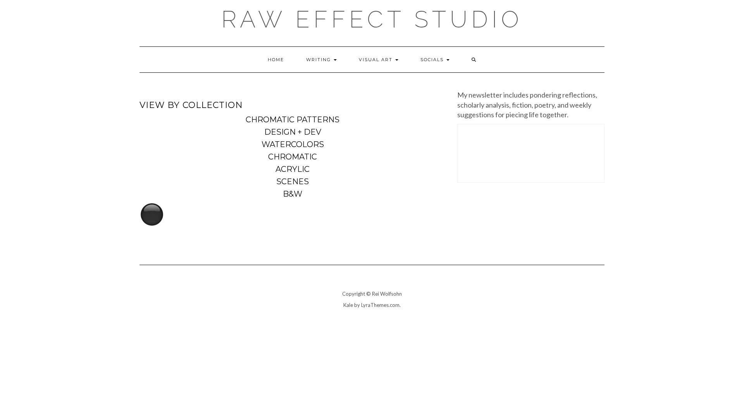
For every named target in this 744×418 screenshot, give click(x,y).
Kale (348, 305)
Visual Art (376, 59)
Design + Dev (292, 132)
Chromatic (292, 156)
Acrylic (293, 169)
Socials (433, 59)
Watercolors (293, 144)
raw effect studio (372, 19)
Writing (319, 59)
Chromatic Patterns (292, 119)
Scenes (292, 181)
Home (276, 59)
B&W (292, 194)
